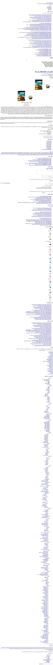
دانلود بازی (38, 153)
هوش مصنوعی (46, 615)
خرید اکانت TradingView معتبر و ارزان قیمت (45, 316)
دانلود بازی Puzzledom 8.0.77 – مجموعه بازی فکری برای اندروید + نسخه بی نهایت (40, 162)
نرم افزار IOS (44, 495)
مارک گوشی (47, 474)
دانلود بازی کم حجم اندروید (45, 648)
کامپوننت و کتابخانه (45, 555)
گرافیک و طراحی (47, 383)
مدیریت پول (44, 488)
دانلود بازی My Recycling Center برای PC (45, 55)
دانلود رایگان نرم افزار (47, 131)
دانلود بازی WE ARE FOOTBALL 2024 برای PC (44, 52)
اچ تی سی (46, 475)
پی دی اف (46, 522)
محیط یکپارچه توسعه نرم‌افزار (43, 556)
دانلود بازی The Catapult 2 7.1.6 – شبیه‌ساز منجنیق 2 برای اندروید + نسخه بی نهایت (40, 165)
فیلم (50, 413)
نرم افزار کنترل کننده (45, 610)
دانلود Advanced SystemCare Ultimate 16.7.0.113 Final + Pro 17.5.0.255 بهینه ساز (40, 24)
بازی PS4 (46, 394)
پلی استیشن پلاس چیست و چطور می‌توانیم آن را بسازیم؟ (43, 319)
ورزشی (43, 73)
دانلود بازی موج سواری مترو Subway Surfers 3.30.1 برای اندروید (42, 26)
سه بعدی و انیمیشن (46, 380)
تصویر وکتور (46, 435)
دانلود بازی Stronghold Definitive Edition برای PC (44, 54)
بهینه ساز (46, 594)
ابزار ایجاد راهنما (45, 550)
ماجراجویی (46, 470)
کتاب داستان (47, 431)
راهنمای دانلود (49, 7)
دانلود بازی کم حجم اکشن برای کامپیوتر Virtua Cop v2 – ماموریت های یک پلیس (40, 161)
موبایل (50, 465)
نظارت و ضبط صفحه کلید (44, 541)
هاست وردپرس (50, 368)
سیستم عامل (46, 461)
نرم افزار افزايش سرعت (44, 549)
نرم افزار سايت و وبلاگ (44, 608)
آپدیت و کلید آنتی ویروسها (44, 532)
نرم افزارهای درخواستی (44, 517)
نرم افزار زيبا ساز (45, 607)
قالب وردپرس (51, 353)
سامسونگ (46, 477)
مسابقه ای (46, 73)
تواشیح (47, 409)
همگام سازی (46, 614)
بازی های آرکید (46, 468)
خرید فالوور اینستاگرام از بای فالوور (48, 361)
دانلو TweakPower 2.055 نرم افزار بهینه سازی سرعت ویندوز (43, 36)
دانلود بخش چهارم (48, 143)
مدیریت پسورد (46, 539)
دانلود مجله (47, 429)
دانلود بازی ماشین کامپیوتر (28, 154)
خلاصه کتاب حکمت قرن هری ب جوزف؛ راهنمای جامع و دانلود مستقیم (41, 45)
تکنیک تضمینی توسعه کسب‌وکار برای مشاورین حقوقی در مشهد (42, 318)
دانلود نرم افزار (19, 648)
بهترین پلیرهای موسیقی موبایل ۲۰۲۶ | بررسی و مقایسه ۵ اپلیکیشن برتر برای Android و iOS (38, 21)
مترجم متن (46, 525)
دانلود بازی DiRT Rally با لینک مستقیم (20, 153)
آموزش (50, 377)
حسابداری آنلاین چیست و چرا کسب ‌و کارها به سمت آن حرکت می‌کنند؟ (41, 14)
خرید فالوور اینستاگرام (49, 359)
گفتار (47, 639)
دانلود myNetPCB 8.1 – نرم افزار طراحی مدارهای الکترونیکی (42, 198)
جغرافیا (47, 510)
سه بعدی (46, 454)
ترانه (48, 404)
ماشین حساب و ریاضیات (44, 490)
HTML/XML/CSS (45, 559)
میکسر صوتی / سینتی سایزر (44, 641)
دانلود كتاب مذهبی (46, 426)
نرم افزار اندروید (44, 498)
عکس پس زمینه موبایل (44, 480)
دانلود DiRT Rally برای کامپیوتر (45, 153)
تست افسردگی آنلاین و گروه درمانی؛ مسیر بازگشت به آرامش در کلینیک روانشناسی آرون (39, 331)
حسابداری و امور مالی (45, 523)
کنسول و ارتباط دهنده (45, 600)
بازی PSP (46, 395)
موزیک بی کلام (47, 412)
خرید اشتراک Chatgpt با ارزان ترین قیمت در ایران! (44, 16)
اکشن (48, 387)
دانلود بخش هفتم (48, 145)
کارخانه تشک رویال (50, 371)
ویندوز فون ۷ (46, 506)
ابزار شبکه (46, 543)
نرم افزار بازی (46, 605)
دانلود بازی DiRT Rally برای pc (10, 153)
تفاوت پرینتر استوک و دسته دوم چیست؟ (45, 19)
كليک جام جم (47, 430)
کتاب (50, 419)
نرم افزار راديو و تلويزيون (44, 606)
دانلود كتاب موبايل (46, 428)
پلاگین (47, 623)
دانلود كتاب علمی (47, 425)
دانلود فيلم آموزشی (46, 415)
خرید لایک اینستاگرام (50, 358)
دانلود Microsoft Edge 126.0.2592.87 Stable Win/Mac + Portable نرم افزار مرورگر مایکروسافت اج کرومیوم (36, 32)
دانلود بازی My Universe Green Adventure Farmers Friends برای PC (42, 159)
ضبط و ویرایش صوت (45, 637)
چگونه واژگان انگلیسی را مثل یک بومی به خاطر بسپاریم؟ (43, 222)
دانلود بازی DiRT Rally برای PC (44, 71)
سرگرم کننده (47, 389)
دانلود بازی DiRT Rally (29, 153)
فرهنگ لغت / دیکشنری (44, 514)
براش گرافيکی (46, 621)
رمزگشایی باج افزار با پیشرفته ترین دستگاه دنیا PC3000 (43, 341)
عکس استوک (46, 438)
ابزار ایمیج (46, 576)
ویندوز (47, 584)
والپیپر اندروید (44, 499)
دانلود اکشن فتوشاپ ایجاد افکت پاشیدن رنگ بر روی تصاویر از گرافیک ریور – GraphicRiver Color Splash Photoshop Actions (34, 202)
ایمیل (47, 528)
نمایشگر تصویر (46, 631)
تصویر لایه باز (46, 434)
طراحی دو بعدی (45, 625)
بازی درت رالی (33, 152)
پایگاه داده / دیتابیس (45, 553)
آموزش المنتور (51, 351)
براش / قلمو (46, 445)
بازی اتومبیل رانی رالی (38, 152)
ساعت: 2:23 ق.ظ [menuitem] (47, 662)
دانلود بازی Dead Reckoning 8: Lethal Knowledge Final (43, 203)
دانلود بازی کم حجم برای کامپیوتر (33, 648)
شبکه (48, 381)
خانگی (48, 564)
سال (49, 206)
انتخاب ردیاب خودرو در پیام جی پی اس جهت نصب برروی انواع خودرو (41, 342)
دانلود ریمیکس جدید (50, 365)
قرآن (47, 410)
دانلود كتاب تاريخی (46, 423)
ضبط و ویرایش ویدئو (45, 638)
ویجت (45, 500)
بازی (49, 73)
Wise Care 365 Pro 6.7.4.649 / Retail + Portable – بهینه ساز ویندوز (42, 31)
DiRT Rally (46, 106)
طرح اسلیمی (46, 628)
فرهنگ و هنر (46, 569)
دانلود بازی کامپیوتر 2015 (45, 154)
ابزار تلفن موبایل (45, 586)
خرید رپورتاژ (51, 364)
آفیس (47, 519)
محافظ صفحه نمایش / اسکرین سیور (43, 574)
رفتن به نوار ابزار (50, 653)
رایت (47, 579)
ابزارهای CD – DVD (45, 590)
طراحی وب (46, 563)
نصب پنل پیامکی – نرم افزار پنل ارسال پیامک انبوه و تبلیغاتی (43, 345)
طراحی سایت (49, 8)
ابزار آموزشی (46, 509)
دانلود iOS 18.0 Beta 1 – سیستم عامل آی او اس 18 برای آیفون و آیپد (42, 25)
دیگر (47, 536)
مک (48, 400)
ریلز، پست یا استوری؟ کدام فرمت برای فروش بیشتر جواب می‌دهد (42, 42)
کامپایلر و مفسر (45, 554)
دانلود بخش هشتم (48, 146)
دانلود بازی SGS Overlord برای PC (46, 48)
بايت (48, 420)
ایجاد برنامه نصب (45, 551)
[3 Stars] (46, 75)
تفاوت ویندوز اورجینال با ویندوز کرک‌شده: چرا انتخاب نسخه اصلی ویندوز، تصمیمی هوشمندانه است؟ (37, 340)
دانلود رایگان (26, 648)
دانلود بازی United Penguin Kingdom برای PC (44, 49)
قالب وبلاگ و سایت (43, 561)
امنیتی (47, 486)
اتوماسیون (46, 591)
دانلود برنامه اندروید (50, 356)
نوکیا (47, 478)
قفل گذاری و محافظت (44, 580)
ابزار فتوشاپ (46, 619)
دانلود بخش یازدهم (48, 148)
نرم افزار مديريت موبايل (44, 484)
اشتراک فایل (46, 544)
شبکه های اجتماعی (45, 489)
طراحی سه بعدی (45, 626)
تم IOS (45, 494)
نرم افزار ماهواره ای (45, 611)
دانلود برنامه (28, 648)
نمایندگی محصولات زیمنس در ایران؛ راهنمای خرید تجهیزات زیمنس (42, 17)
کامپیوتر (47, 515)
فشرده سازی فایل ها (45, 599)
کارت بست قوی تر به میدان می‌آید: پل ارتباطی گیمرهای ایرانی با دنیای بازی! (40, 343)
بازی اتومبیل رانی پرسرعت (45, 152)
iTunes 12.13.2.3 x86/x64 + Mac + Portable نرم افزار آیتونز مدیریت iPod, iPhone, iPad (39, 29)
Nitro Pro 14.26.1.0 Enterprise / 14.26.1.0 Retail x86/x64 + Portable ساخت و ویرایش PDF (39, 35)
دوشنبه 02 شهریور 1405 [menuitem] (48, 659)
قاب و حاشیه (46, 439)
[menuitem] (25, 654)
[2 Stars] (49, 75)
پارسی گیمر (51, 367)
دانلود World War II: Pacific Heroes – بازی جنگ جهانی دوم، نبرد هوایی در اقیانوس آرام (39, 160)
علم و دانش (46, 513)
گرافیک (50, 432)
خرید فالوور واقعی (50, 370)
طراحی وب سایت (45, 455)
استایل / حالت (46, 444)
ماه (50, 206)
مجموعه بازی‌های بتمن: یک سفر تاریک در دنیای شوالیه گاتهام (43, 317)
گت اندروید (51, 355)
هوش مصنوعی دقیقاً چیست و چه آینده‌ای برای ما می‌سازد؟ (43, 18)
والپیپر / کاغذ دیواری (45, 442)
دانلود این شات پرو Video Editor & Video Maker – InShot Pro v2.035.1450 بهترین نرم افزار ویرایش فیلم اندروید (36, 28)
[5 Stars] (41, 75)
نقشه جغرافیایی (45, 441)
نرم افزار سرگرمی (45, 609)
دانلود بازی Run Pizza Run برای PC (46, 53)
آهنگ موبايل (46, 479)
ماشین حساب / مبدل (45, 524)
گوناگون (48, 397)
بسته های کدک (46, 633)
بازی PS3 (46, 393)
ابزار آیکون (46, 618)
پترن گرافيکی (46, 622)
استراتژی (48, 386)
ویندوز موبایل (46, 507)
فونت (48, 448)
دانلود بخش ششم (48, 144)
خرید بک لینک (51, 363)
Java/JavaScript (46, 560)
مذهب (47, 570)
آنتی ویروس (46, 533)
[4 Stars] (44, 75)
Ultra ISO (34, 126)
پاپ (47, 405)
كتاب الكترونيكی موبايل (44, 483)
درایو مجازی (46, 577)
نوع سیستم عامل (47, 492)
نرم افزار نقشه (46, 613)
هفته (52, 206)
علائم (47, 450)
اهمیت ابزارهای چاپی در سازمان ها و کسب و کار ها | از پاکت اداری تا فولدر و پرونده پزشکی (38, 219)
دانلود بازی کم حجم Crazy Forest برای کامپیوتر (44, 201)
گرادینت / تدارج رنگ (45, 447)
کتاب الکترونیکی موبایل (44, 481)
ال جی (47, 476)
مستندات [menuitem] (48, 656)
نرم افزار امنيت (45, 540)
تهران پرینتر (51, 372)
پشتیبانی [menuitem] (48, 657)
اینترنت (48, 542)
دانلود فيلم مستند (47, 416)
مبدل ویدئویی (46, 640)
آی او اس (46, 493)
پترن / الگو (46, 446)
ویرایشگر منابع (46, 557)
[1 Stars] (51, 75)
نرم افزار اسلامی (45, 604)
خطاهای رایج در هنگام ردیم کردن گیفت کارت (45, 339)
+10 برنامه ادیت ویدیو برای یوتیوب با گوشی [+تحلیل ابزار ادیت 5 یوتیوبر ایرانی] (40, 335)
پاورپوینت (46, 453)
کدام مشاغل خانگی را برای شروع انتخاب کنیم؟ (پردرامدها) (43, 46)
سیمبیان (46, 503)
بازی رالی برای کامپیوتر (21, 152)
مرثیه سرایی (46, 411)
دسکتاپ (48, 571)
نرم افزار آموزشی (45, 603)
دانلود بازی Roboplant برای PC (46, 51)
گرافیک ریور (10, 648)
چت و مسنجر (46, 529)
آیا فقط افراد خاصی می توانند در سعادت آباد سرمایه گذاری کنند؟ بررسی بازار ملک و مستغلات (38, 223)
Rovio (47, 473)
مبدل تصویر (46, 629)
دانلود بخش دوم (49, 141)
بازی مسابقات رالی (6, 152)
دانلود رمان (47, 421)
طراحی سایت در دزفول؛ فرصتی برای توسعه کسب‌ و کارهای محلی (42, 15)
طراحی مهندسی (45, 627)
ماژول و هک (44, 562)
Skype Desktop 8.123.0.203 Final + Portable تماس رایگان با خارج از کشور (41, 33)
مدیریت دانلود (46, 547)
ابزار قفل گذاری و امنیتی (44, 534)
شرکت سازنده (47, 472)
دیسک (47, 460)
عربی (47, 449)
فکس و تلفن (46, 530)
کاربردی (46, 463)
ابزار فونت (46, 620)
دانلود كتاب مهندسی (46, 427)
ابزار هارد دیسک (45, 589)
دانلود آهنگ (47, 414)
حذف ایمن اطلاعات (45, 535)
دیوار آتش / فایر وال (45, 537)
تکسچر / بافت (46, 436)
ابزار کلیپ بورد (46, 588)
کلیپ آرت (46, 440)
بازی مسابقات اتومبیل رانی (13, 152)
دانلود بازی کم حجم (49, 648)
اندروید (47, 496)
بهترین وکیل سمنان (50, 373)
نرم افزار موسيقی (45, 642)
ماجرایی (48, 398)
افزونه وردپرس (50, 352)
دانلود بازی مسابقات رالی (21, 154)
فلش (48, 391)
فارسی (47, 451)
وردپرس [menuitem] (48, 655)
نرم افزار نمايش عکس (45, 630)
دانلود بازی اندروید (50, 357)
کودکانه (47, 406)
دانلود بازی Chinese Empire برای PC (46, 50)
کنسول (48, 392)
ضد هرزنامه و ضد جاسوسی (44, 538)
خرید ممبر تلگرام (50, 360)
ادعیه (47, 408)
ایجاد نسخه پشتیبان (45, 592)
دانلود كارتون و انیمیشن (46, 417)
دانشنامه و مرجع (45, 511)
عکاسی (48, 382)
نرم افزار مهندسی (45, 612)
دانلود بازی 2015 (34, 153)
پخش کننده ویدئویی (45, 635)
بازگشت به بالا (51, 650)
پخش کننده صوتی (45, 634)
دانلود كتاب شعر (47, 424)
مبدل (47, 581)
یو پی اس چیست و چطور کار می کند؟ (46, 218)
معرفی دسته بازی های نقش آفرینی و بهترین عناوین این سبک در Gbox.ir (41, 344)
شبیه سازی (47, 390)
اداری (48, 378)
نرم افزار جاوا (44, 502)
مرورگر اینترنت (45, 548)
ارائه (47, 520)
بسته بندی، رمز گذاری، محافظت (43, 552)
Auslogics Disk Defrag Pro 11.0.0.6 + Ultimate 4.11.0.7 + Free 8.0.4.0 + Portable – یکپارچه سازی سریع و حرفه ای (36, 37)
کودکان (48, 396)
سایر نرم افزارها (45, 597)
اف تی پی (46, 545)
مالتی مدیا (48, 384)
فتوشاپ (48, 443)
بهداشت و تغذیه (46, 565)
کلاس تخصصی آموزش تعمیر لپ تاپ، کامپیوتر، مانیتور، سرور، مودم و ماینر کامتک (40, 338)
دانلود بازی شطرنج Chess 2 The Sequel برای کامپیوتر (44, 197)
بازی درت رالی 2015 (27, 152)
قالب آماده (16, 648)
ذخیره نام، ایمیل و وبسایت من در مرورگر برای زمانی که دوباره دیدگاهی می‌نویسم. (40, 179)
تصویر (48, 433)
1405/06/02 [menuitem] (47, 661)
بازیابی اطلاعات (45, 593)
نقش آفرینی (47, 401)
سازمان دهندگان (45, 487)
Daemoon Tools (27, 126)
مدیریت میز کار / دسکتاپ (44, 575)
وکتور (12, 648)
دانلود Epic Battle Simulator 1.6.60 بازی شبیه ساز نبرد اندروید (43, 164)
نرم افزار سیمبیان (43, 505)
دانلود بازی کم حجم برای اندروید (39, 648)
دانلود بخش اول (49, 140)
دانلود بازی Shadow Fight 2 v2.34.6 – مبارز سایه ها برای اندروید (42, 30)
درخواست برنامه (48, 6)
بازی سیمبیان (44, 504)
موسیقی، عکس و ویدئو (44, 491)
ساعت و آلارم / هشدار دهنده (44, 573)
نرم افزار (48, 458)
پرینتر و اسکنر (46, 521)
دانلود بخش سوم (49, 142)
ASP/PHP (46, 558)
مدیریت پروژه (46, 526)
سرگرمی (46, 469)
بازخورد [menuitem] (48, 658)
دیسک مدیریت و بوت (45, 596)
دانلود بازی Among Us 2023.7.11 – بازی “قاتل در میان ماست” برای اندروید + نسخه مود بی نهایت (38, 163)
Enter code (51, 183)
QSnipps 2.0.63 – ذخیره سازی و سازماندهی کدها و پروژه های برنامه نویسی (41, 199)
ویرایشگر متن (46, 616)
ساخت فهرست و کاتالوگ (44, 567)
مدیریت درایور (46, 601)
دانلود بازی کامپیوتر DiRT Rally (37, 154)
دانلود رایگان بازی (23, 648)
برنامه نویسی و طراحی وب (45, 379)
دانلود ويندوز (46, 595)
